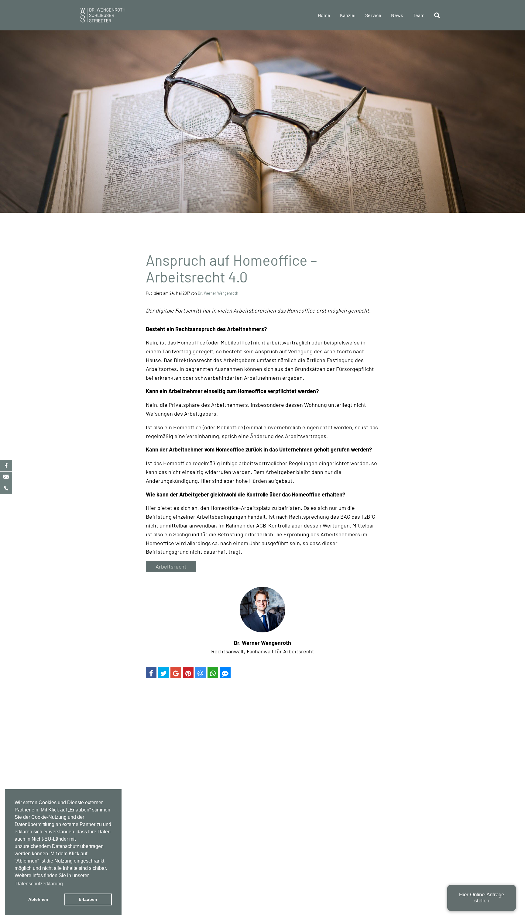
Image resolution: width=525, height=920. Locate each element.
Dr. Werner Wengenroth (218, 293)
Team (418, 15)
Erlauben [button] (88, 899)
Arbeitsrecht (171, 566)
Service (373, 15)
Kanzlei (347, 15)
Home (324, 15)
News (397, 15)
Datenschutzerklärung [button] (39, 883)
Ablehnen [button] (38, 899)
